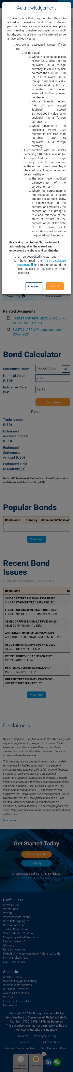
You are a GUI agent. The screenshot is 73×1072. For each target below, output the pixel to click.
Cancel (33, 286)
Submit (53, 286)
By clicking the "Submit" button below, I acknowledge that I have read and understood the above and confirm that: (34, 246)
